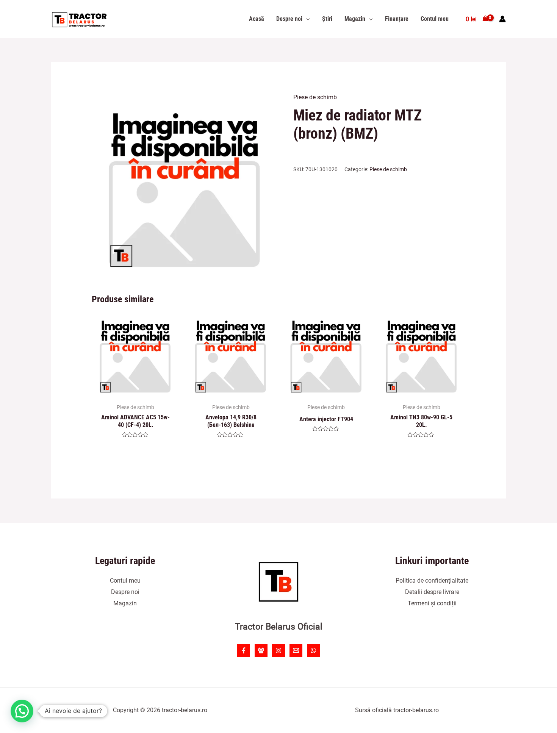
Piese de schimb (315, 97)
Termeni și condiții (432, 603)
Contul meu (125, 580)
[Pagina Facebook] (243, 650)
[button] (22, 711)
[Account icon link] (502, 19)
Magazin (125, 603)
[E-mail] (295, 650)
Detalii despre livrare (432, 591)
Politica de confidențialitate (432, 580)
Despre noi (125, 591)
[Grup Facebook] (261, 650)
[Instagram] (278, 650)
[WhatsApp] (313, 650)
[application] (306, 19)
